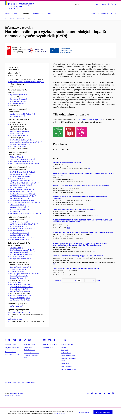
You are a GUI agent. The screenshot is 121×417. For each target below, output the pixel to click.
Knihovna (8, 382)
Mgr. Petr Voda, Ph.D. (17, 211)
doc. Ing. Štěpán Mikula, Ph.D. (20, 291)
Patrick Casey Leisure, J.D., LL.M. (21, 159)
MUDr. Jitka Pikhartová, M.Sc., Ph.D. (22, 239)
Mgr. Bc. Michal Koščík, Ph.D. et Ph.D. (22, 114)
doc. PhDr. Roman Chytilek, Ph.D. (21, 172)
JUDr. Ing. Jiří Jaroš (16, 157)
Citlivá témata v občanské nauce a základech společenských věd (76, 268)
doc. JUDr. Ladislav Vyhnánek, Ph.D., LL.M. (24, 163)
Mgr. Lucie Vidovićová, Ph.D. (19, 209)
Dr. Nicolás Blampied (17, 271)
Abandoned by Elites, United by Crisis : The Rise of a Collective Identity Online (81, 186)
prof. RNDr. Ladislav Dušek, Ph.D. (21, 228)
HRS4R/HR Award (66, 366)
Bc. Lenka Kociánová (17, 231)
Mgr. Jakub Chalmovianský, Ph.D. (21, 287)
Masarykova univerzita (16, 393)
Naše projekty (28, 347)
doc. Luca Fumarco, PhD (18, 278)
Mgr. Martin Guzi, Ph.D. (17, 282)
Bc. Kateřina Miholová (17, 99)
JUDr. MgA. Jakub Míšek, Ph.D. (20, 161)
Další (98, 280)
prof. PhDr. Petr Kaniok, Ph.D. (20, 191)
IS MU (14, 382)
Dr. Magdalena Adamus (18, 269)
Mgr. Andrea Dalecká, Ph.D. (19, 226)
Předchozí (58, 280)
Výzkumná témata (29, 344)
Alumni (113, 13)
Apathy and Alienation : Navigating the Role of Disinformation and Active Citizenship (83, 232)
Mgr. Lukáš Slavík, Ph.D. (18, 207)
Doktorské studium (10, 352)
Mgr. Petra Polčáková (17, 103)
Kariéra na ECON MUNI (68, 369)
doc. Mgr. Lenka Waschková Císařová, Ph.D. (25, 213)
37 (94, 280)
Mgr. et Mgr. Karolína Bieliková (20, 176)
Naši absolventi (66, 353)
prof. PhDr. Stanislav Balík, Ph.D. (21, 174)
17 (72, 280)
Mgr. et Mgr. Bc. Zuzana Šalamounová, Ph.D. (25, 142)
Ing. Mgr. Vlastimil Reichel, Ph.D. (21, 295)
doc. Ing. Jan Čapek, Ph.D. (19, 276)
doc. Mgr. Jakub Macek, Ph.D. (20, 198)
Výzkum (27, 340)
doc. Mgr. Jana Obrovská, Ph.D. (20, 259)
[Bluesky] (100, 393)
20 (83, 280)
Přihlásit (112, 4)
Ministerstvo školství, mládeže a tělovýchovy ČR (26, 82)
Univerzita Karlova (15, 319)
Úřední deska (65, 363)
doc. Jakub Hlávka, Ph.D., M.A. (20, 284)
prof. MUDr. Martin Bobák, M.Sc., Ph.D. (23, 224)
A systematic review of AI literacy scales (67, 162)
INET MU (21, 382)
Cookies (17, 395)
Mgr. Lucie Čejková (16, 178)
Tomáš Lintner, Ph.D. (17, 133)
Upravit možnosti (59, 413)
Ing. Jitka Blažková (16, 116)
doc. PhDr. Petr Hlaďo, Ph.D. (19, 131)
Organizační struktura (67, 344)
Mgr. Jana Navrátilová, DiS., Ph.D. (21, 254)
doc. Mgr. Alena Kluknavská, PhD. (21, 194)
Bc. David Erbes (15, 248)
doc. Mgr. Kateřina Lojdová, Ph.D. (21, 252)
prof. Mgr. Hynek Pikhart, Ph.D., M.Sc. (22, 237)
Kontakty (64, 347)
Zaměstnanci (103, 13)
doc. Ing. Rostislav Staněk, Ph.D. (21, 267)
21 (86, 280)
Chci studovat (13, 340)
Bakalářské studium (11, 344)
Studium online (30, 382)
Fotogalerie (64, 350)
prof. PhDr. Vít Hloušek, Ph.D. (20, 185)
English (103, 4)
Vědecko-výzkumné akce (31, 353)
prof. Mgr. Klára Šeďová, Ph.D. (20, 144)
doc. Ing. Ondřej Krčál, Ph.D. (19, 289)
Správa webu (9, 395)
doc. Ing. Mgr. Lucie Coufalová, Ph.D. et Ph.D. (25, 274)
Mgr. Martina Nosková (17, 256)
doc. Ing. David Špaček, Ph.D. (20, 298)
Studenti (92, 13)
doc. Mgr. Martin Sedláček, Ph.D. (21, 140)
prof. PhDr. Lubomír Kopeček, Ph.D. (22, 196)
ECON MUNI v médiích (68, 355)
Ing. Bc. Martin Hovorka (18, 222)
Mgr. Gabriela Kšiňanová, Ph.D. (20, 235)
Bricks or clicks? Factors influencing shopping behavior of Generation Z (79, 256)
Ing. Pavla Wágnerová (17, 94)
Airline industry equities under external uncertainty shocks (74, 209)
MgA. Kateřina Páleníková (18, 101)
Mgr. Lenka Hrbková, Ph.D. (19, 187)
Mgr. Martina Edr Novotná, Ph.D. (20, 181)
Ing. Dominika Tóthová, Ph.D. (20, 300)
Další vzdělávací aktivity (12, 354)
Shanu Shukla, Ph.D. (17, 205)
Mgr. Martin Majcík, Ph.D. (18, 135)
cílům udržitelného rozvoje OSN (90, 119)
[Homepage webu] (19, 5)
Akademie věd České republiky (19, 312)
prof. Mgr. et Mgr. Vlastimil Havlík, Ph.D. (23, 183)
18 (75, 280)
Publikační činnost (29, 350)
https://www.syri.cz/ (15, 306)
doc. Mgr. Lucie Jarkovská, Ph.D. (21, 250)
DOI (89, 168)
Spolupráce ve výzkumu (50, 344)
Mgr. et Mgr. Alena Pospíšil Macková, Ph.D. (24, 202)
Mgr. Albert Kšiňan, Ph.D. (18, 233)
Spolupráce (49, 340)
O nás (64, 340)
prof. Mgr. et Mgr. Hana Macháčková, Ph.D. (24, 200)
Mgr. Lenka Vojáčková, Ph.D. (19, 146)
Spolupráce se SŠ (48, 347)
